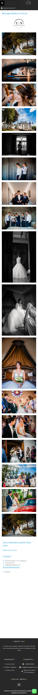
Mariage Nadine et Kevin (14, 13)
